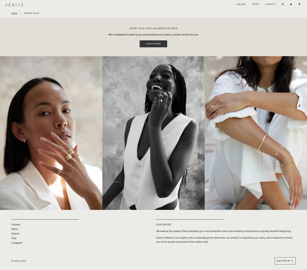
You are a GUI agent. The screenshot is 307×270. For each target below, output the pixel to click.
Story (255, 4)
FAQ (13, 238)
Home (14, 13)
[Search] (283, 4)
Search (15, 233)
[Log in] (291, 4)
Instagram (17, 242)
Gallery (241, 4)
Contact (270, 4)
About (14, 229)
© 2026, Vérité (18, 261)
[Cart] (299, 4)
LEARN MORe (153, 44)
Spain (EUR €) (283, 261)
